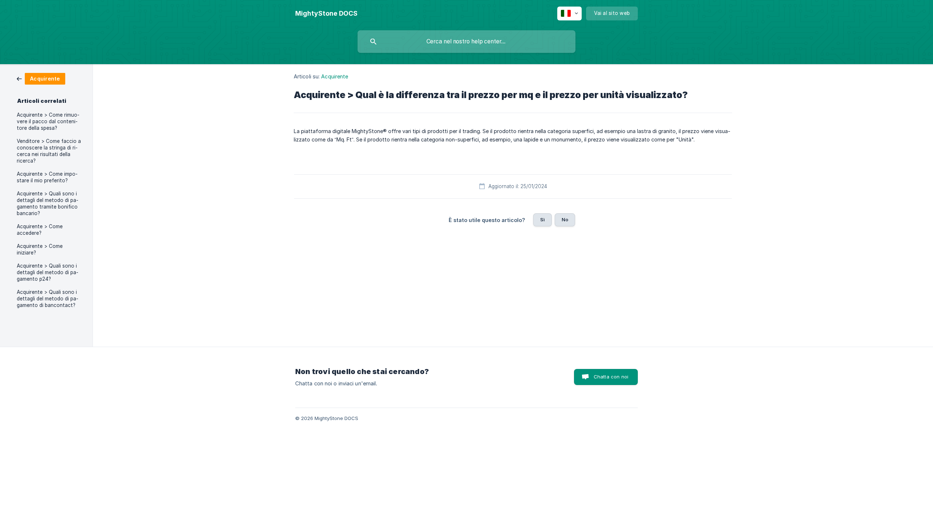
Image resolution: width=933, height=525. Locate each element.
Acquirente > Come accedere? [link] (40, 229)
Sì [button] (542, 219)
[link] (41, 78)
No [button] (565, 219)
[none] (326, 13)
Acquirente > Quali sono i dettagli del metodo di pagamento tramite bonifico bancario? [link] (47, 203)
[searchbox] (466, 41)
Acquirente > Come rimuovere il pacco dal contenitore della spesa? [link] (48, 121)
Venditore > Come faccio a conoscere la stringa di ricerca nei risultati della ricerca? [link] (49, 151)
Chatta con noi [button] (611, 377)
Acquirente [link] (334, 76)
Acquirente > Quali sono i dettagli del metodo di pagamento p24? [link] (47, 272)
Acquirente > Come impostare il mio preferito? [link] (47, 177)
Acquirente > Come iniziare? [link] (40, 249)
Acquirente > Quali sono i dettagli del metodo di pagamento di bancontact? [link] (47, 298)
